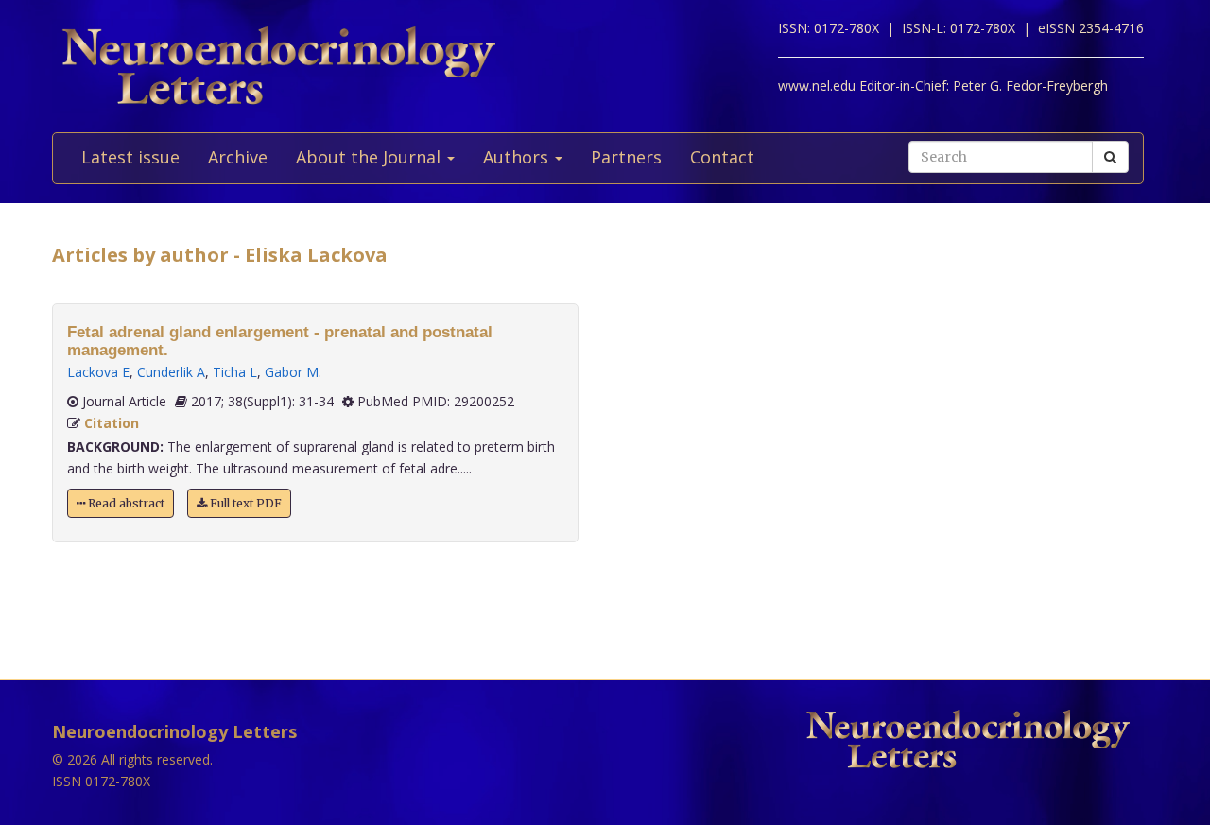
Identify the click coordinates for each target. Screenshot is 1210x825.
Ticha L (235, 372)
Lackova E (98, 372)
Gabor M (292, 372)
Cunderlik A (171, 372)
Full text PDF (244, 503)
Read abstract (124, 503)
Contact (722, 157)
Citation (111, 423)
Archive (238, 157)
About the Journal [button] (370, 157)
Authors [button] (518, 157)
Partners (626, 157)
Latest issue (130, 157)
